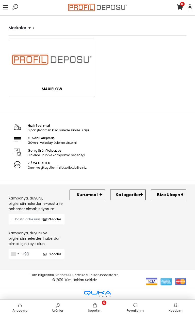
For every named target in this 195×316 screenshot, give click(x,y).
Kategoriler (128, 195)
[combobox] (15, 253)
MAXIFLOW (52, 89)
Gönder (54, 219)
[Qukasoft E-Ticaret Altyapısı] (97, 294)
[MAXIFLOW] (52, 59)
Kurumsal (87, 195)
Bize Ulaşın (168, 195)
